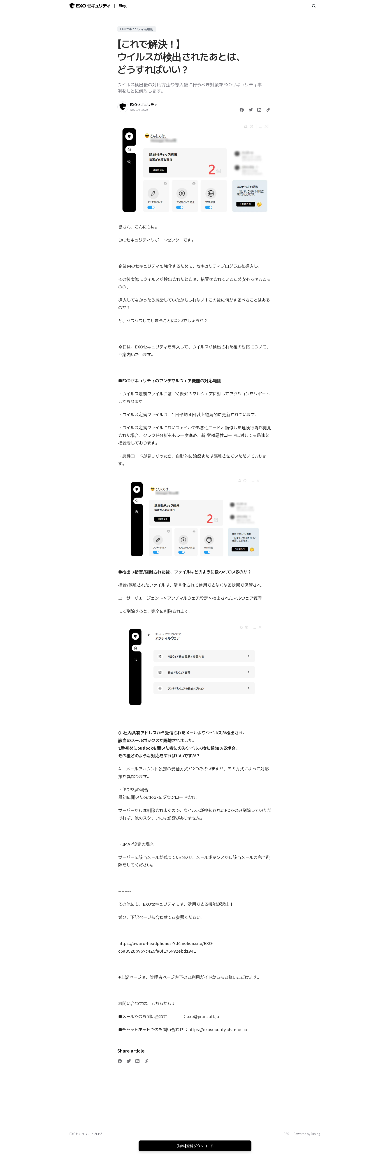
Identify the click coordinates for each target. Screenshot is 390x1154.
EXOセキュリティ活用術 (136, 29)
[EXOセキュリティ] (122, 106)
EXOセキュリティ (143, 104)
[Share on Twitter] (251, 110)
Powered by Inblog (307, 1134)
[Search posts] (314, 6)
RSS (286, 1134)
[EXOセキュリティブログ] (90, 5)
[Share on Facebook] (241, 109)
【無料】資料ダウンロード (195, 1146)
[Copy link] (268, 109)
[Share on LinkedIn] (259, 110)
